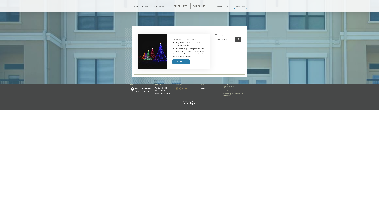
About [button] (136, 6)
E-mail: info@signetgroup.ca (163, 93)
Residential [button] (146, 6)
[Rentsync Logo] (189, 102)
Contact (229, 6)
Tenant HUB (240, 6)
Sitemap (225, 90)
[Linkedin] (186, 88)
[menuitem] (136, 6)
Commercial (159, 6)
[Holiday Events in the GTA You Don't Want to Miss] (152, 51)
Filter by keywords (221, 35)
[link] (188, 44)
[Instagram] (180, 88)
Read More (181, 62)
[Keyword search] (238, 39)
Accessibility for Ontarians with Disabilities (233, 94)
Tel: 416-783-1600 (161, 88)
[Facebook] (177, 88)
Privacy (231, 90)
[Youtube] (183, 88)
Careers (219, 6)
